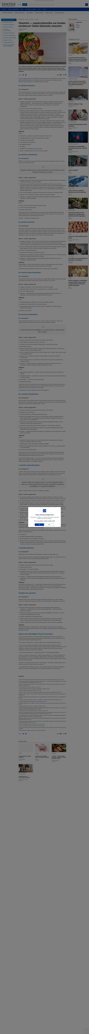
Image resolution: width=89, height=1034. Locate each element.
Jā (39, 524)
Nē (49, 524)
